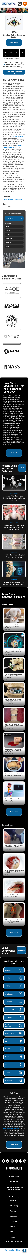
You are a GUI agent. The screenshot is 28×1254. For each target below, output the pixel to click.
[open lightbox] (14, 482)
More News (21, 950)
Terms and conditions (12, 1250)
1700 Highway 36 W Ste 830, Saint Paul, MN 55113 (14, 1189)
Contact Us (14, 453)
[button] (25, 4)
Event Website (14, 42)
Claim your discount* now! (14, 72)
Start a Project (14, 1144)
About (12, 1227)
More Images (14, 932)
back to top (25, 1250)
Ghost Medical (18, 136)
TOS (11, 1232)
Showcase (13, 1221)
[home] (9, 3)
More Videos (22, 468)
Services (13, 1200)
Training (13, 1211)
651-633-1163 (14, 1181)
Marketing (14, 1206)
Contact (13, 1237)
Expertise (13, 1216)
